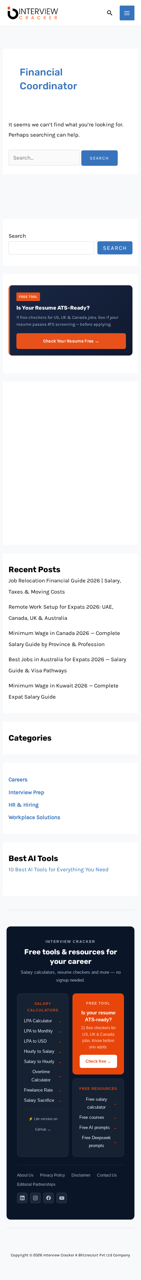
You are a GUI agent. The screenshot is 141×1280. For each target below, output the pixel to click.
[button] (110, 13)
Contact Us (107, 1175)
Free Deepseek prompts (99, 1141)
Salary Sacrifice (43, 1100)
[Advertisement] (70, 463)
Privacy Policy (52, 1175)
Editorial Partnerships (36, 1184)
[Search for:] (45, 157)
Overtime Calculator (46, 1075)
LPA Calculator (43, 1020)
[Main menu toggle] (127, 13)
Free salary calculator (101, 1103)
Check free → (98, 1061)
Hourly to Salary (43, 1051)
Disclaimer (81, 1175)
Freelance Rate (43, 1090)
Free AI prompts (98, 1127)
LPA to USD (43, 1041)
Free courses (98, 1117)
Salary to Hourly (43, 1061)
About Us (25, 1175)
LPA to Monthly (43, 1031)
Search (17, 235)
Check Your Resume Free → (71, 340)
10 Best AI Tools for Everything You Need (59, 869)
